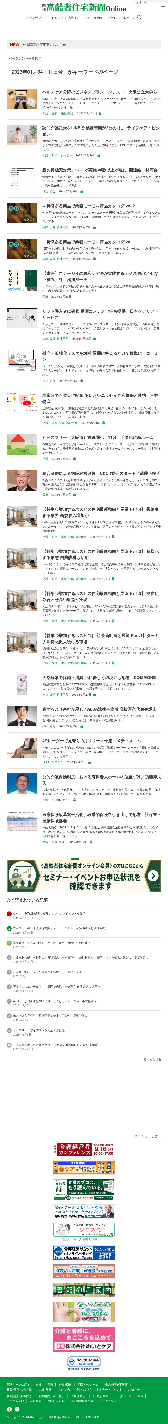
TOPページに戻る (18, 1384)
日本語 (143, 2)
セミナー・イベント (109, 1389)
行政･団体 (58, 842)
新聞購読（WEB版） (52, 1396)
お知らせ (57, 18)
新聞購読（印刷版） (20, 1396)
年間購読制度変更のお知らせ (44, 44)
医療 (54, 113)
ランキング (83, 1389)
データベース (123, 1396)
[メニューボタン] (163, 5)
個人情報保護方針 (81, 1401)
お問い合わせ (56, 1401)
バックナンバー (36, 18)
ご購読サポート (81, 1396)
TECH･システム (62, 155)
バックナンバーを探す (25, 58)
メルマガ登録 (93, 18)
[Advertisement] (84, 1103)
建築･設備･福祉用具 (55, 227)
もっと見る (154, 1059)
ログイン (129, 18)
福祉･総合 (67, 113)
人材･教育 (45, 1389)
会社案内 (113, 18)
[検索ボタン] (139, 17)
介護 (45, 113)
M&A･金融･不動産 (116, 1384)
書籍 (140, 1396)
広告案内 (74, 18)
